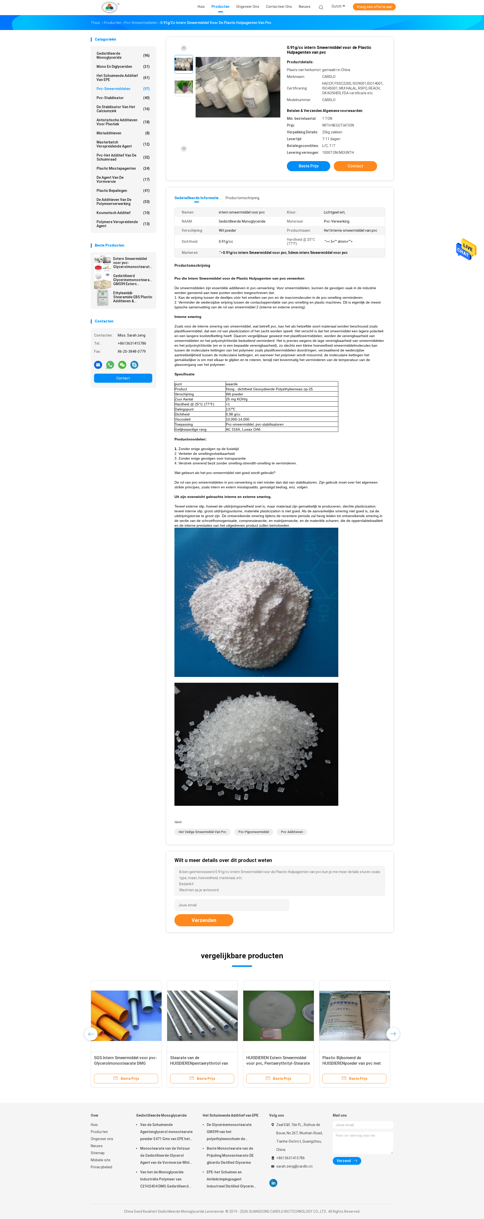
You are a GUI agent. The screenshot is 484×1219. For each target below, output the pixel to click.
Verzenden (204, 920)
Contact (123, 378)
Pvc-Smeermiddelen (123, 89)
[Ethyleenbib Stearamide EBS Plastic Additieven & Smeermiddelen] (102, 297)
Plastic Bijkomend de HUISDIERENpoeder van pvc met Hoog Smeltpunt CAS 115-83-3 (351, 1063)
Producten (99, 1132)
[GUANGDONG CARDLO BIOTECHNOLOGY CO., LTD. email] (98, 365)
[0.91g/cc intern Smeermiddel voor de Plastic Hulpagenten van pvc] (238, 87)
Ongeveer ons (102, 1139)
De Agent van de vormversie (123, 179)
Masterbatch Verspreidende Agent (123, 144)
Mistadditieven (123, 133)
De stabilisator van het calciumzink (123, 109)
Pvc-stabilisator (123, 98)
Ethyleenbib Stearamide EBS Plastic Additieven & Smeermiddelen (132, 297)
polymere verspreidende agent (123, 224)
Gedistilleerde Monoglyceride (123, 55)
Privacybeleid (101, 1167)
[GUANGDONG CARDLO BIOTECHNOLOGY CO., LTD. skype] (134, 365)
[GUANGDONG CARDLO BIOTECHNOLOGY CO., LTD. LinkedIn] (273, 1183)
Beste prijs (309, 166)
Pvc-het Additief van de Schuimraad (123, 157)
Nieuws (97, 1146)
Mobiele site (100, 1160)
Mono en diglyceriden (123, 67)
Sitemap (98, 1153)
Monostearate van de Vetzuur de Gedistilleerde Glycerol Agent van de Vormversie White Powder (166, 1156)
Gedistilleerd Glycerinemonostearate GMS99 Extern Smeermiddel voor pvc (132, 280)
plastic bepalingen (123, 191)
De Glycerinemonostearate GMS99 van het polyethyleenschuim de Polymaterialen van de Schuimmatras (229, 1132)
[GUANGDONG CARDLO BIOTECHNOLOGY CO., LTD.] (110, 8)
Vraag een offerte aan (374, 7)
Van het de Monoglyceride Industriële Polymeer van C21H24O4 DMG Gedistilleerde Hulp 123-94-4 (165, 1180)
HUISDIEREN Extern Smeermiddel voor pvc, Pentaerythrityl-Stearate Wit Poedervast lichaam (278, 1063)
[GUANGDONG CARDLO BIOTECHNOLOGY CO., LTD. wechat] (122, 365)
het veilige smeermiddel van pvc (202, 832)
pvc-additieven (292, 832)
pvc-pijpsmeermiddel (253, 832)
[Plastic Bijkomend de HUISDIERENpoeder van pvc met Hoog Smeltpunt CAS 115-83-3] (354, 1015)
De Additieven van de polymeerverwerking (123, 202)
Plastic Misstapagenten (123, 168)
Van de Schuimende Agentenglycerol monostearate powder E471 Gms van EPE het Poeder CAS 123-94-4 (166, 1132)
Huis (94, 1125)
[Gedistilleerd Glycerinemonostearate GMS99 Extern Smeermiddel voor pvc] (102, 280)
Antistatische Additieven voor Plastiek (123, 122)
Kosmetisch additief (123, 213)
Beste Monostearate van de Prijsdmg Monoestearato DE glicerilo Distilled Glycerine (230, 1155)
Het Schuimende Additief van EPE (123, 78)
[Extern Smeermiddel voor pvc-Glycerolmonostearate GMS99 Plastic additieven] (102, 263)
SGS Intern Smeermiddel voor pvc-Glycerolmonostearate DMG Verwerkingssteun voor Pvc (125, 1063)
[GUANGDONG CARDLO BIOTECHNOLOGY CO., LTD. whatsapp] (110, 365)
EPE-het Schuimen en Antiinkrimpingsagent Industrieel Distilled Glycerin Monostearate (230, 1180)
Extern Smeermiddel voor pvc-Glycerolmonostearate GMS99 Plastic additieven (132, 263)
